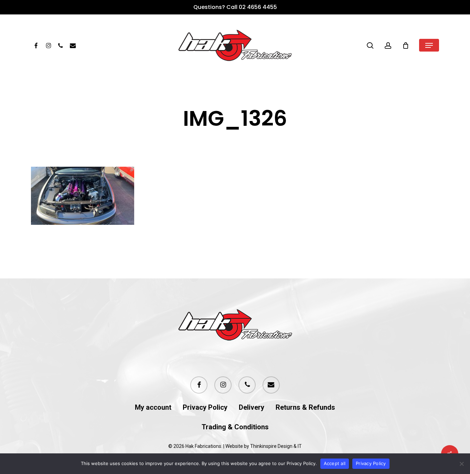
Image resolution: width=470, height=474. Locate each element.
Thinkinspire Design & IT (276, 446)
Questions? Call (216, 7)
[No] (461, 463)
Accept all (335, 463)
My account (153, 407)
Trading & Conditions (235, 427)
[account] (388, 45)
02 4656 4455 (258, 7)
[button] (429, 45)
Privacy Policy (205, 407)
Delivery (251, 407)
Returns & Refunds (305, 407)
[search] (370, 45)
